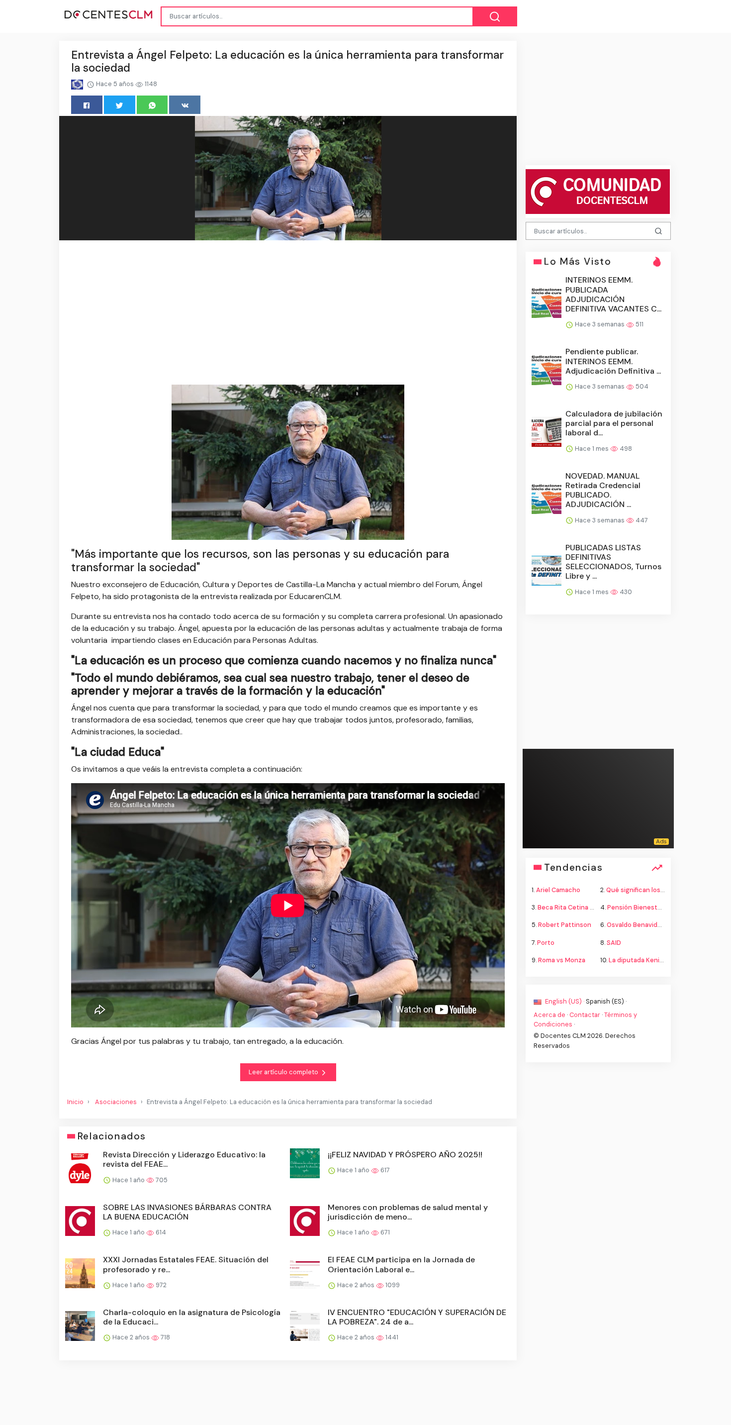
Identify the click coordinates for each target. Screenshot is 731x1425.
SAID (614, 942)
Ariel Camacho (558, 890)
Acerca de (549, 1015)
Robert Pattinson (564, 924)
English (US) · (565, 1001)
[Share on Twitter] (119, 105)
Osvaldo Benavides (636, 924)
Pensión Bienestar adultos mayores (661, 907)
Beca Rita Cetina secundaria (581, 907)
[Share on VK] (184, 105)
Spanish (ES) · (606, 1001)
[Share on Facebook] (86, 105)
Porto (545, 942)
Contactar (584, 1015)
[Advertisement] (288, 314)
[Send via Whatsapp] (152, 105)
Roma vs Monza (561, 959)
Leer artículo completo (284, 1072)
